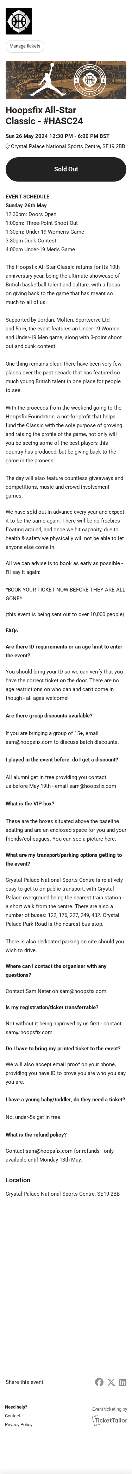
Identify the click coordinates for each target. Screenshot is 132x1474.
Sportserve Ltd (92, 320)
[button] (18, 1415)
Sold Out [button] (66, 169)
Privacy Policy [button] (18, 1424)
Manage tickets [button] (25, 46)
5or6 (20, 328)
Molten (64, 320)
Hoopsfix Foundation (30, 416)
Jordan (46, 320)
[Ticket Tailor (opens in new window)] (109, 1420)
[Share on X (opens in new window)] (111, 1382)
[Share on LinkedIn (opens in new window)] (122, 1382)
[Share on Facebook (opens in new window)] (99, 1382)
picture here (101, 839)
